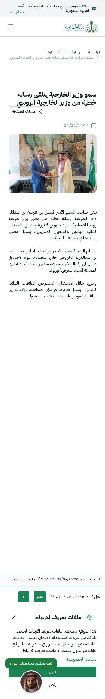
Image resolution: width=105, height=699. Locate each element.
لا (24, 596)
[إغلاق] (14, 617)
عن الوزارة (75, 52)
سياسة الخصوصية (81, 659)
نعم (40, 596)
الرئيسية (94, 52)
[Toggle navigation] (10, 27)
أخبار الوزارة (52, 52)
